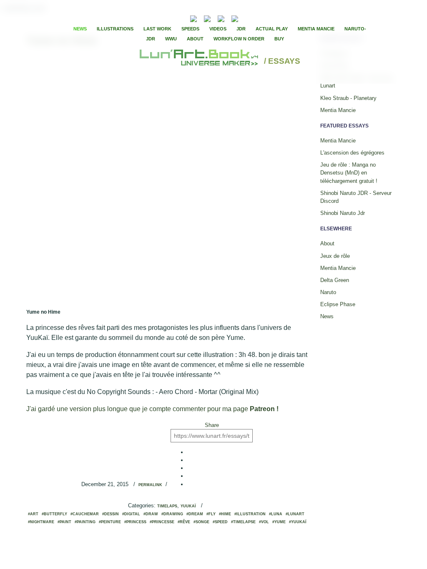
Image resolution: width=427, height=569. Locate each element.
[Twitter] (264, 18)
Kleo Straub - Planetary (348, 98)
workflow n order (239, 38)
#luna (275, 514)
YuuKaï (188, 506)
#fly (211, 514)
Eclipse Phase (337, 304)
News (80, 28)
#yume (279, 522)
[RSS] (180, 17)
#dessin (110, 514)
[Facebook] (257, 18)
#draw (150, 514)
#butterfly (54, 514)
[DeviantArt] (207, 17)
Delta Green (334, 280)
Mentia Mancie (316, 28)
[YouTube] (247, 17)
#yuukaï (297, 522)
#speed (220, 522)
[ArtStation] (221, 17)
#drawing (172, 514)
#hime (225, 514)
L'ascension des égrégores (352, 153)
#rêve (184, 522)
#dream (194, 514)
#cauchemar (84, 514)
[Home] (200, 61)
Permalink (150, 485)
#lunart (295, 514)
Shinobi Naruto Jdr (342, 213)
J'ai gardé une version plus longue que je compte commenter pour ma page (152, 408)
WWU (171, 38)
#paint (64, 522)
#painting (85, 522)
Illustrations (115, 28)
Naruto (328, 292)
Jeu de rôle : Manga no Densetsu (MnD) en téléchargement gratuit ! (348, 173)
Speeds (190, 28)
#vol (264, 522)
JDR (241, 28)
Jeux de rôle (335, 256)
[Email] (171, 18)
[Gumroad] (193, 17)
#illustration (250, 514)
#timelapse (243, 522)
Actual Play (272, 28)
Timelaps (167, 506)
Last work (157, 28)
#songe (201, 522)
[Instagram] (234, 17)
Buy (279, 38)
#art (33, 514)
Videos (217, 28)
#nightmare (41, 522)
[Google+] (271, 18)
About (195, 38)
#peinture (110, 522)
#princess (135, 522)
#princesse (162, 522)
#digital (131, 514)
